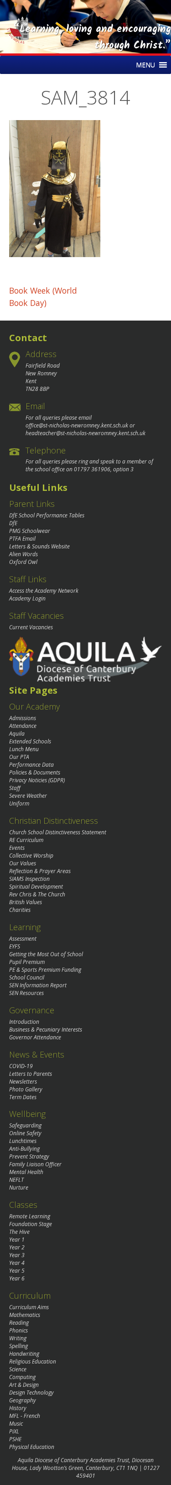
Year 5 (17, 1270)
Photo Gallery (25, 1089)
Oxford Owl (23, 562)
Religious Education (32, 1361)
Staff (15, 788)
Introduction (24, 1022)
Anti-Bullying (24, 1149)
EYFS (14, 946)
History (17, 1408)
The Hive (19, 1232)
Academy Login (27, 598)
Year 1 (17, 1239)
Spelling (18, 1346)
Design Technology (31, 1392)
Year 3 (17, 1255)
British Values (25, 902)
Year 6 (17, 1278)
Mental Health (26, 1172)
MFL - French (24, 1416)
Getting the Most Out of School (46, 954)
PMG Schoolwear (29, 531)
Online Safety (25, 1133)
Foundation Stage (30, 1224)
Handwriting (24, 1354)
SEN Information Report (38, 985)
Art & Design (24, 1385)
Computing (22, 1377)
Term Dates (22, 1097)
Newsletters (23, 1081)
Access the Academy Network (43, 591)
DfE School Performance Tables (46, 515)
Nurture (18, 1187)
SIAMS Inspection (29, 879)
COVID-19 (21, 1066)
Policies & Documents (34, 772)
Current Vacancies (31, 627)
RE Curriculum (26, 840)
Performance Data (31, 765)
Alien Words (23, 554)
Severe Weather (28, 796)
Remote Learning (29, 1216)
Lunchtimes (22, 1141)
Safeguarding (25, 1125)
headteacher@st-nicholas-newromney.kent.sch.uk (85, 433)
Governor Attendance (35, 1037)
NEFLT (16, 1180)
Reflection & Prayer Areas (40, 871)
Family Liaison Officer (35, 1164)
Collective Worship (31, 855)
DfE (13, 523)
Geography (22, 1400)
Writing (17, 1338)
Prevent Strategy (29, 1156)
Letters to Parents (30, 1074)
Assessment (22, 939)
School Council (26, 977)
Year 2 (17, 1247)
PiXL (14, 1431)
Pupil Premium (27, 962)
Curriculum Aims (29, 1307)
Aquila (17, 733)
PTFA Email (22, 538)
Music (16, 1423)
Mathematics (24, 1315)
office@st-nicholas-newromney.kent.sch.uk (77, 425)
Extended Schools (30, 741)
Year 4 (17, 1263)
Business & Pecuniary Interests (45, 1029)
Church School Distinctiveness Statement (57, 832)
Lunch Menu (24, 749)
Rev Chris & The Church (37, 894)
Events (17, 848)
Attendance (22, 726)
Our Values (22, 863)
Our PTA (19, 757)
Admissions (22, 718)
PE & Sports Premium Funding (45, 970)
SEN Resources (26, 993)
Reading (19, 1323)
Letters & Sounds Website (39, 546)
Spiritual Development (36, 886)
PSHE (15, 1439)
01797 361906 (92, 469)
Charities (20, 910)
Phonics (18, 1330)
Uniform (19, 803)
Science (17, 1369)
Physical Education (31, 1447)
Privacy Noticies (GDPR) (37, 780)
